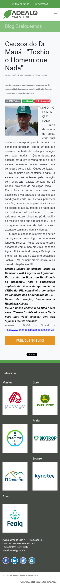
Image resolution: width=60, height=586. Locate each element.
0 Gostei (29, 101)
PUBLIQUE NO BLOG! (30, 340)
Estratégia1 (52, 582)
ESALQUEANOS (22, 4)
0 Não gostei (44, 101)
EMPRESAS (43, 4)
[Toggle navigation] (55, 14)
